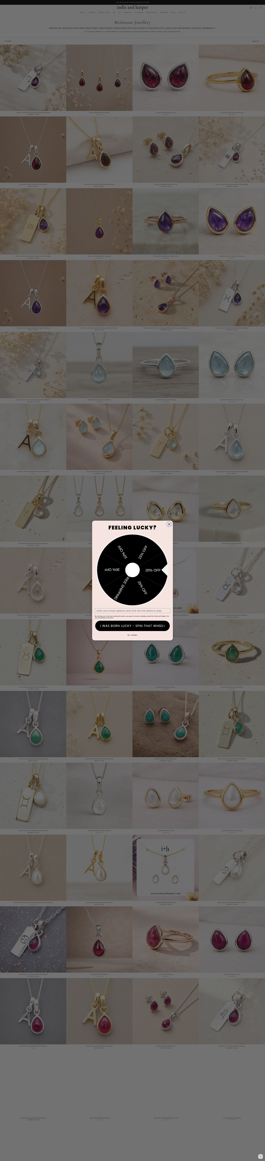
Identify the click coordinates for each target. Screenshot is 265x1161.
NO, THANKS (132, 635)
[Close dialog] (169, 524)
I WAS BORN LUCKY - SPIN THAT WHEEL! (132, 626)
